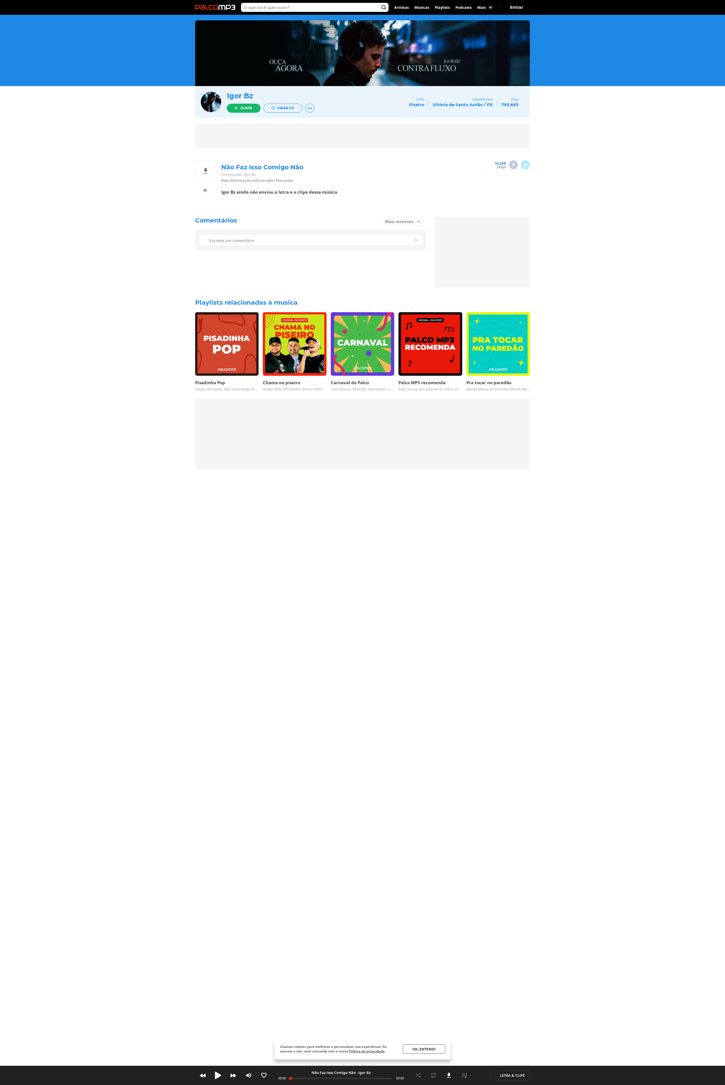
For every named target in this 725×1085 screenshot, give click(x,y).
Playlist (464, 1075)
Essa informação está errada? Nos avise (257, 180)
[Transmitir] (479, 1075)
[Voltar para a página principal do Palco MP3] (216, 7)
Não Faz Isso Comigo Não (334, 1072)
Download (449, 1075)
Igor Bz (240, 95)
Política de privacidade (367, 1051)
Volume (248, 1075)
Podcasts (463, 7)
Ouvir (246, 108)
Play (218, 1075)
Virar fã (285, 108)
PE (490, 104)
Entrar (516, 7)
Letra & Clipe (512, 1075)
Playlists (442, 7)
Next (233, 1075)
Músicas (421, 7)
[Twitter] (525, 164)
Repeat (433, 1075)
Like (264, 1075)
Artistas (401, 7)
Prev (202, 1075)
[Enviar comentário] (416, 240)
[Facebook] (513, 164)
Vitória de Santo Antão (458, 104)
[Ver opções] (309, 108)
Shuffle (418, 1075)
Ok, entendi (424, 1049)
